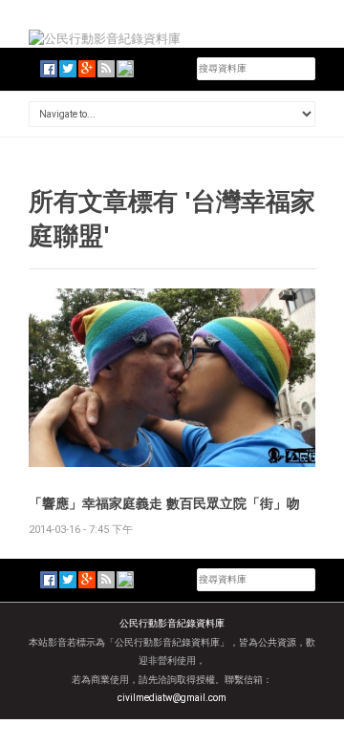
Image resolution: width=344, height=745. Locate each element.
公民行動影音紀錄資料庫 (172, 623)
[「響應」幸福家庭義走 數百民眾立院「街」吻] (172, 377)
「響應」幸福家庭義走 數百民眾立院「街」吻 (164, 503)
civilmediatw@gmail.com (172, 697)
